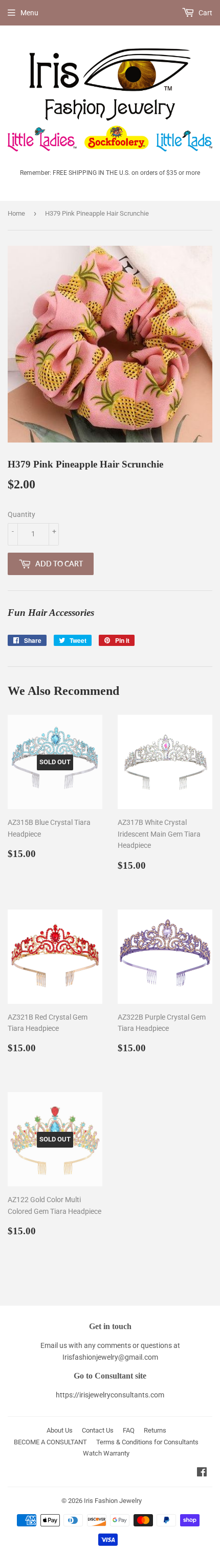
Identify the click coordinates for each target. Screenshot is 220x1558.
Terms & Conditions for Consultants (147, 1442)
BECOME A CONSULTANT (50, 1442)
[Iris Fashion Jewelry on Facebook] (201, 1473)
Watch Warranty (106, 1453)
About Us (60, 1430)
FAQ (129, 1430)
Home (16, 213)
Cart (204, 13)
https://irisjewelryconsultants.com (110, 1395)
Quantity (21, 514)
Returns (155, 1430)
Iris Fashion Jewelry (113, 1500)
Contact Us (98, 1430)
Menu (29, 13)
